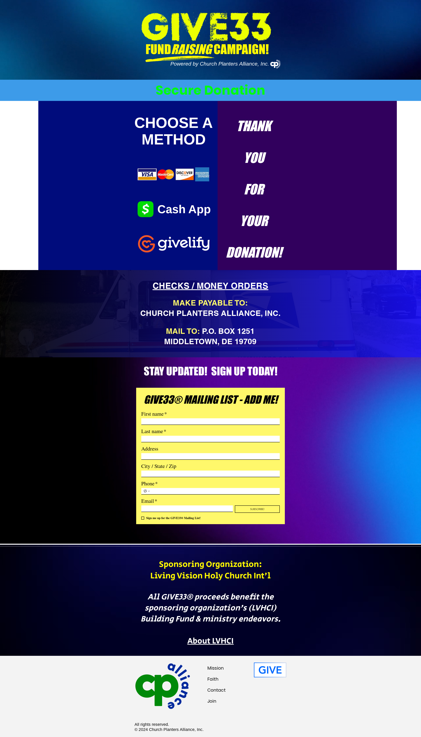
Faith (212, 679)
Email (149, 501)
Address (149, 448)
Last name (153, 431)
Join (211, 701)
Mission (215, 668)
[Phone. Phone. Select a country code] (146, 491)
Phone (149, 483)
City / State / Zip (158, 466)
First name (154, 413)
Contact (216, 690)
